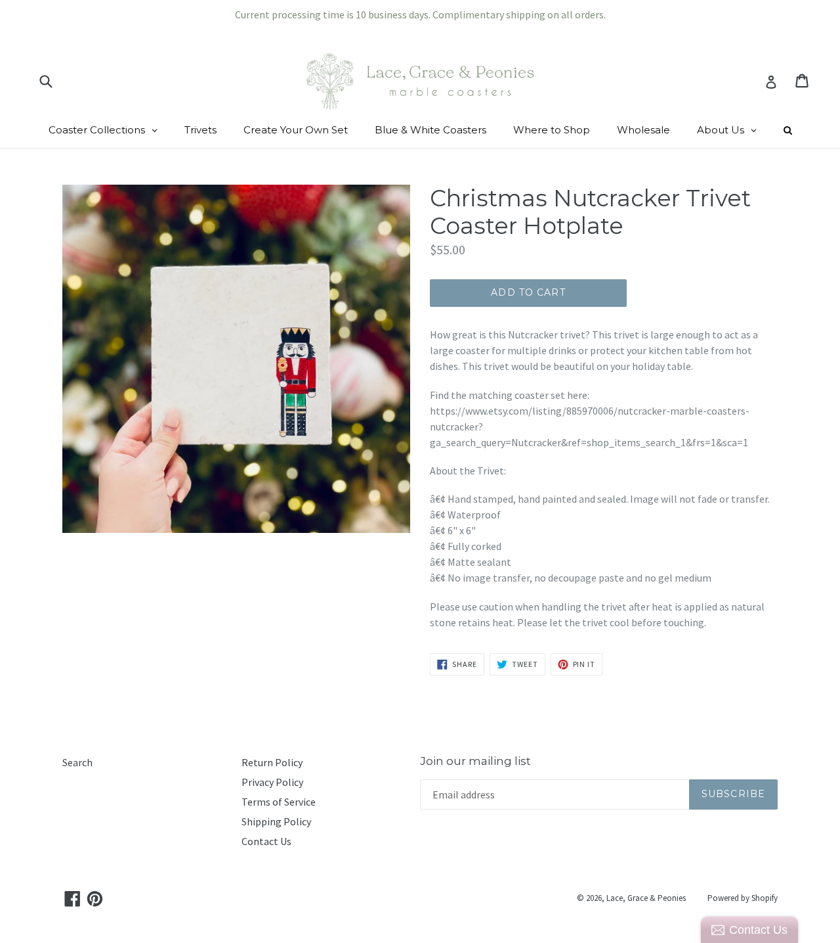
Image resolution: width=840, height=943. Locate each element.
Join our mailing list (475, 761)
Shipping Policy (276, 821)
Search (77, 762)
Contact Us (266, 841)
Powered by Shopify (742, 898)
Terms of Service (279, 801)
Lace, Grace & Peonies (646, 898)
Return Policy (272, 762)
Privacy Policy (272, 782)
